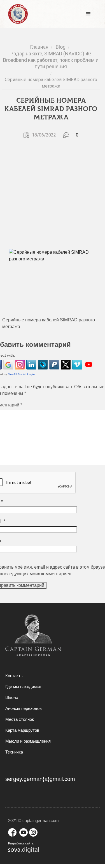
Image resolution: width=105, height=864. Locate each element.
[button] (88, 14)
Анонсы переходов (23, 708)
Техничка (14, 752)
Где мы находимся (23, 686)
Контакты (14, 675)
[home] (16, 14)
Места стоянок (19, 719)
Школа (11, 697)
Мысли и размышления (28, 741)
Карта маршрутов (22, 730)
